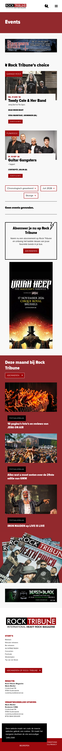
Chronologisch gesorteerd (20, 188)
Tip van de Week (11, 660)
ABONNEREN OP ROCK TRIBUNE (22, 670)
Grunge (30, 195)
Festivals (8, 654)
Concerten (9, 651)
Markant (8, 640)
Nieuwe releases (11, 643)
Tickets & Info (15, 122)
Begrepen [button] (24, 746)
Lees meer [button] (10, 737)
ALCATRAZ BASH (11, 648)
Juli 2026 (48, 188)
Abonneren (31, 251)
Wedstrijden (10, 657)
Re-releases (9, 645)
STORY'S (9, 636)
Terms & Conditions (48, 742)
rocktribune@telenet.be (14, 693)
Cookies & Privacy (49, 744)
